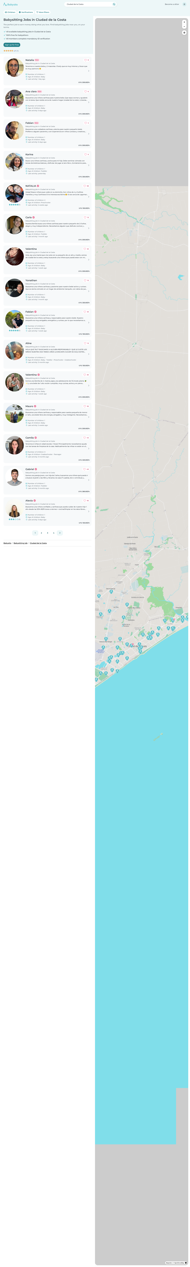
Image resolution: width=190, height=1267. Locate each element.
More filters (43, 12)
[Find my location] (184, 32)
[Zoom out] (184, 26)
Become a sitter (172, 4)
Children (11, 12)
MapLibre (169, 1263)
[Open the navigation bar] (184, 4)
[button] (127, 604)
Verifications (27, 12)
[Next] (60, 533)
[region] (141, 641)
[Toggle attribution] (186, 1262)
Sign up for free (12, 45)
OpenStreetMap (179, 1263)
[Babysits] (11, 4)
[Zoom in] (184, 22)
